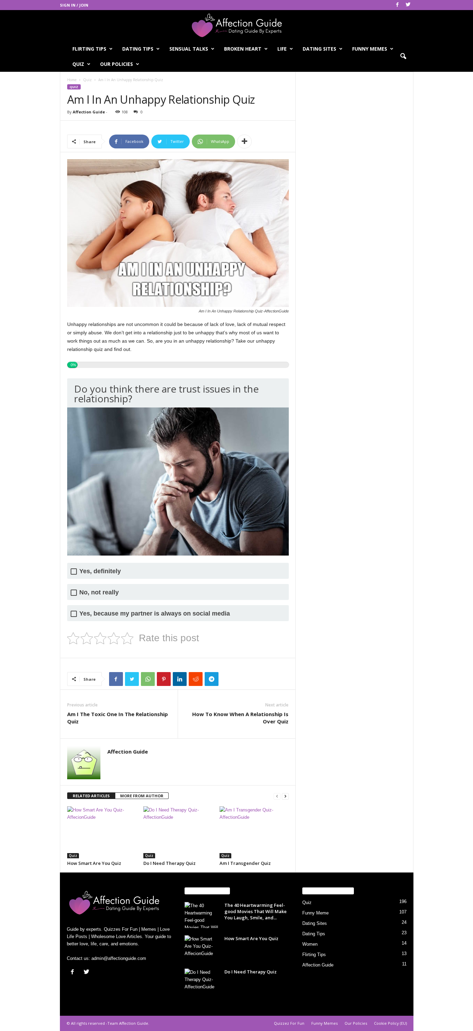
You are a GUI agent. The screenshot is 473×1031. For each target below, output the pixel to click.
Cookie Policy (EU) (390, 1023)
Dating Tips (137, 48)
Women (310, 944)
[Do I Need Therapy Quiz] (178, 832)
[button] (403, 56)
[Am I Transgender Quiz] (254, 832)
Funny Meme (315, 913)
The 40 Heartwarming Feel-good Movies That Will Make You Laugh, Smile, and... (255, 911)
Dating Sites (319, 48)
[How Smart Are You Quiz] (101, 832)
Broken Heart (242, 48)
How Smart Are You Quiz (94, 863)
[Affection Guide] (236, 25)
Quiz (78, 64)
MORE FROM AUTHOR (141, 795)
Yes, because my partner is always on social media (154, 613)
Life (282, 48)
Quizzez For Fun (289, 1023)
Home (72, 79)
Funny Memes (369, 48)
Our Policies (116, 64)
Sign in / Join (74, 5)
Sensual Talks (188, 48)
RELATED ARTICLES (91, 795)
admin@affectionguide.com (118, 958)
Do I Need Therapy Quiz (169, 863)
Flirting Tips (89, 48)
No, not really (99, 592)
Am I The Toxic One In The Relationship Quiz (117, 718)
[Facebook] (397, 5)
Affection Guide (89, 111)
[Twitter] (408, 5)
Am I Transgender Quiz (245, 863)
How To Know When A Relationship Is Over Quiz (240, 718)
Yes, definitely (100, 571)
